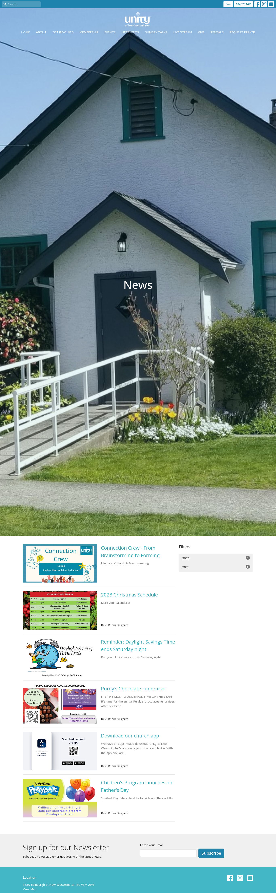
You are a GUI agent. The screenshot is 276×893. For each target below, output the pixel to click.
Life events (130, 32)
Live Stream (182, 32)
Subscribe (211, 853)
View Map (29, 889)
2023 (215, 567)
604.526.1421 (243, 4)
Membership (89, 32)
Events (110, 32)
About (41, 32)
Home (25, 32)
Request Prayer (242, 32)
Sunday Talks (156, 32)
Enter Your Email (151, 845)
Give (228, 4)
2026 (215, 558)
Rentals (217, 32)
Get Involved (63, 32)
